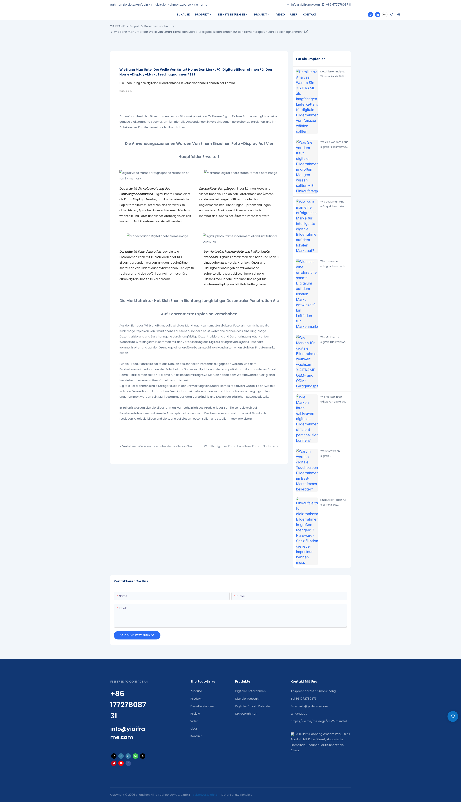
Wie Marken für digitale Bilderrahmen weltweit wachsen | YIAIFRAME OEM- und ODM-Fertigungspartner (333, 339)
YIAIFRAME (117, 26)
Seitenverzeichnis (205, 795)
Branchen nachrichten (160, 26)
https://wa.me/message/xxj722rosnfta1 (319, 721)
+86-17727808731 (338, 5)
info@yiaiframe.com (305, 5)
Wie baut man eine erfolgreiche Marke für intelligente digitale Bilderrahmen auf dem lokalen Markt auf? (333, 204)
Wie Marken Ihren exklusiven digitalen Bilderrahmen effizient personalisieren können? (332, 399)
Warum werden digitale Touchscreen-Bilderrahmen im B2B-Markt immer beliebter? (334, 453)
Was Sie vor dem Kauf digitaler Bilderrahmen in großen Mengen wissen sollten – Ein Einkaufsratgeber (334, 144)
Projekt (134, 26)
